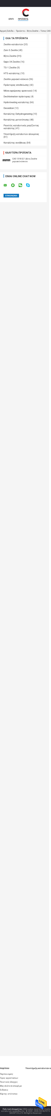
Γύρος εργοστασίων (9, 1078)
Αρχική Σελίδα (6, 31)
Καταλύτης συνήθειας (15, 142)
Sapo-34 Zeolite (12, 61)
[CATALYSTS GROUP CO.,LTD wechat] (22, 185)
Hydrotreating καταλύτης (16, 102)
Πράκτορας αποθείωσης (16, 85)
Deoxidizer (9, 108)
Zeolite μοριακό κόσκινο (16, 79)
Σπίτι (11, 19)
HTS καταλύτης (12, 73)
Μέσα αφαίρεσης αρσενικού (18, 90)
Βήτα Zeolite (32, 31)
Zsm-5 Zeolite (11, 50)
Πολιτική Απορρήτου (12, 1109)
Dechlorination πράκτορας (17, 96)
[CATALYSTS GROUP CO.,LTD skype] (29, 185)
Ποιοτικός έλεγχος (9, 1082)
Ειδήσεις (4, 1090)
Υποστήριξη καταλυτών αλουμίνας (21, 134)
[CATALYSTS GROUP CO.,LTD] (25, 12)
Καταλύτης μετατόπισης (16, 119)
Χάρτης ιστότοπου (9, 1094)
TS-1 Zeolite (10, 67)
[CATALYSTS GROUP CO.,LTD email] (7, 185)
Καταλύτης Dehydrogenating (18, 114)
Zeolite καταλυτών (13, 44)
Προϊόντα (23, 19)
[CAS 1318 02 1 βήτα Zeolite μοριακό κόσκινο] (6, 160)
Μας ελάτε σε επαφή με (11, 1086)
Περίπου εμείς (6, 1074)
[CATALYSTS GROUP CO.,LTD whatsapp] (14, 185)
